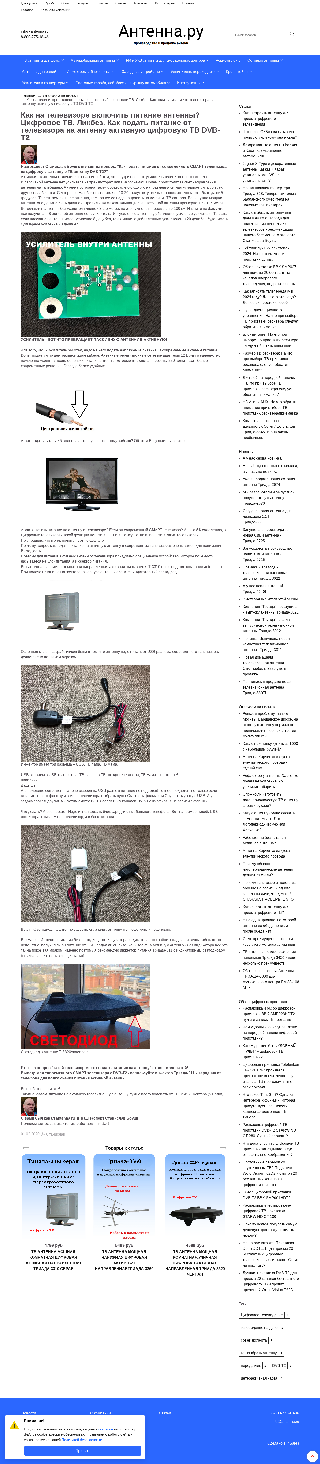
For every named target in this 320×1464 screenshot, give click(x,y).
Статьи (120, 3)
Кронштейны (237, 72)
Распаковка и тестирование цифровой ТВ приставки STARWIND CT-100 (267, 1211)
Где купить (29, 3)
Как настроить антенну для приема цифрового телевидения (266, 118)
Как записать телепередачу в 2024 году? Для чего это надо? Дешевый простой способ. (269, 297)
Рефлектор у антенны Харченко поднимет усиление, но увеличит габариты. (270, 781)
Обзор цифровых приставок (263, 1002)
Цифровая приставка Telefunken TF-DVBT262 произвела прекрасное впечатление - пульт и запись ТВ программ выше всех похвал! (271, 1076)
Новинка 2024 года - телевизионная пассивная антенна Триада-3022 (265, 572)
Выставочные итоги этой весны (270, 599)
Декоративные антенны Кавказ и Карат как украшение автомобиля (270, 150)
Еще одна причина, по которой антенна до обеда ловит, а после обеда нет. (269, 925)
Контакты (141, 3)
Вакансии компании (55, 10)
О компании (100, 1413)
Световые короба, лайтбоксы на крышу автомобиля (120, 83)
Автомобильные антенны (93, 60)
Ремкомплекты (229, 60)
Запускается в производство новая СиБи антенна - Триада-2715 (267, 554)
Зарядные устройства (141, 72)
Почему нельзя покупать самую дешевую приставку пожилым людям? (270, 1229)
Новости (101, 3)
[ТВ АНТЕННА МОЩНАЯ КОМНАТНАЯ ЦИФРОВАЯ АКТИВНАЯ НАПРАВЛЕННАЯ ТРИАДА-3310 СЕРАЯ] (53, 1196)
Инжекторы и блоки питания (91, 72)
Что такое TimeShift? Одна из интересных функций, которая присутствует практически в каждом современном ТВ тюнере (269, 1106)
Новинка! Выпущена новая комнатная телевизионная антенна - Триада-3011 (266, 644)
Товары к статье (124, 1148)
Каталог (27, 10)
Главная (188, 3)
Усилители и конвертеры (43, 83)
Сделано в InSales (283, 1443)
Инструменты (189, 83)
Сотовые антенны (263, 60)
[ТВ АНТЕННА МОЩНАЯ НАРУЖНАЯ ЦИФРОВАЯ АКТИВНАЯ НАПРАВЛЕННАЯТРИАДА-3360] (124, 1196)
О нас (65, 3)
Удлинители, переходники (193, 72)
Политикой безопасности (82, 1440)
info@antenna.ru (34, 31)
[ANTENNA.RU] (161, 33)
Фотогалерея (165, 3)
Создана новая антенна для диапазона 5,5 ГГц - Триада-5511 (267, 516)
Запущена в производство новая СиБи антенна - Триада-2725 (266, 535)
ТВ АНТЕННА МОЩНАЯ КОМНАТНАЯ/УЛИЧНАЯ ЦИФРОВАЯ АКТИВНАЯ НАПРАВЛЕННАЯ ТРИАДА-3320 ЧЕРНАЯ (195, 1263)
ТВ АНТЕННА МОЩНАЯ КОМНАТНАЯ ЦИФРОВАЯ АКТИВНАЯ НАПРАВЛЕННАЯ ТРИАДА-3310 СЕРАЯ (53, 1260)
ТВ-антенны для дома (41, 60)
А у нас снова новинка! (263, 458)
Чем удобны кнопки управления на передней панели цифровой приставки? (270, 1032)
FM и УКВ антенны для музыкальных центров (165, 60)
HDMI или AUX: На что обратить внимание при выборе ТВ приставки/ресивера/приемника (270, 407)
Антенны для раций (39, 72)
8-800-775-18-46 (35, 37)
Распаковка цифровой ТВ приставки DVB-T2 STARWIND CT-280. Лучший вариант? (269, 1130)
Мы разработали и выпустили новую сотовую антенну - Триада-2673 (268, 497)
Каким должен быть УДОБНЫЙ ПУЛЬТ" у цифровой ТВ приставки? (270, 1051)
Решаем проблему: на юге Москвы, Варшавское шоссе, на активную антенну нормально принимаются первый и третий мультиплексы (270, 725)
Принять (82, 1451)
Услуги (83, 3)
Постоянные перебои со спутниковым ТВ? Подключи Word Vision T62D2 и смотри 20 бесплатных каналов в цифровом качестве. (270, 1173)
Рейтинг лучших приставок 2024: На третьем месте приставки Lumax (266, 253)
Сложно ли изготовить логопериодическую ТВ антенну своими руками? (270, 800)
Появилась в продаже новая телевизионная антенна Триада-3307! (268, 687)
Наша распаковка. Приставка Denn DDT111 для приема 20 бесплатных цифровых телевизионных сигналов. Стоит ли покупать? (270, 1254)
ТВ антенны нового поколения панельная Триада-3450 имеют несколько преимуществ (270, 957)
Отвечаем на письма (61, 96)
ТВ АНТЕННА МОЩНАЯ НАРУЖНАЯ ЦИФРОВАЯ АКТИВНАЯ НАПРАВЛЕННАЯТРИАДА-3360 (124, 1260)
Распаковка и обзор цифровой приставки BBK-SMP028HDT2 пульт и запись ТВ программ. (269, 1014)
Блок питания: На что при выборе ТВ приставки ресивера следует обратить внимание (270, 340)
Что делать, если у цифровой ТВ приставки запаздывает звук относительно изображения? (271, 1149)
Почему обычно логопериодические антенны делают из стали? (268, 869)
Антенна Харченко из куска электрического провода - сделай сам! (266, 762)
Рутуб (49, 3)
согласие (106, 1429)
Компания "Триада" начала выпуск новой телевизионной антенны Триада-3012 (268, 625)
